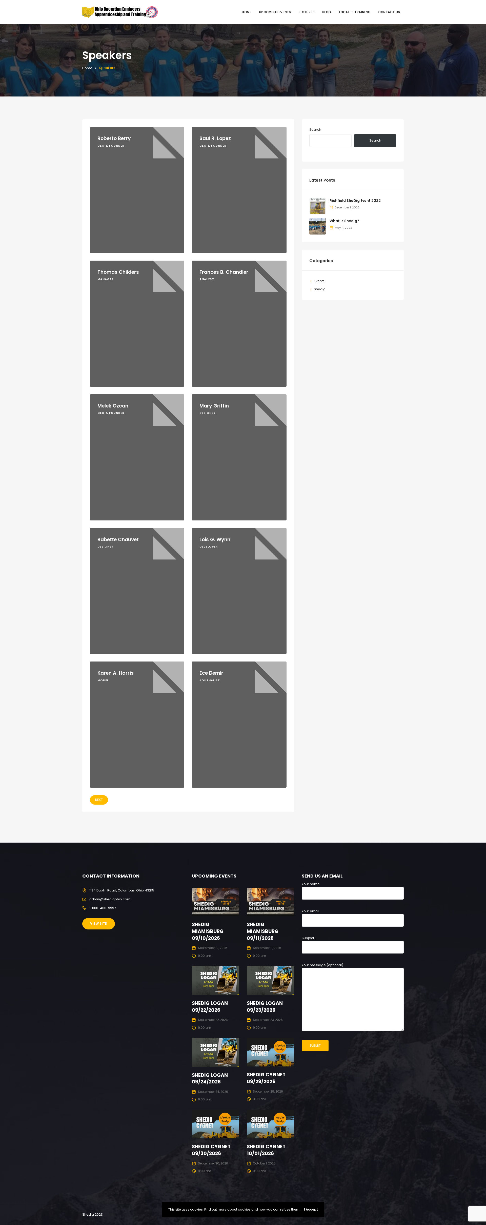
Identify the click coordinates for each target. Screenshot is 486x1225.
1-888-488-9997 (102, 908)
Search (315, 129)
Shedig (320, 289)
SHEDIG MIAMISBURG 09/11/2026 (262, 931)
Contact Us (389, 12)
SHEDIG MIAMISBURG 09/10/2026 (208, 931)
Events (319, 281)
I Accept (311, 1209)
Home (246, 12)
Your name (311, 884)
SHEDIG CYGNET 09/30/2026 (211, 1150)
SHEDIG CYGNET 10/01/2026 (266, 1150)
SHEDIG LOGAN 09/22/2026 (210, 1007)
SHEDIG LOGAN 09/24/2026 (210, 1078)
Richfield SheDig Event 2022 (355, 200)
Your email (310, 911)
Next (99, 800)
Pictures (306, 12)
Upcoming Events (275, 12)
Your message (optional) (322, 965)
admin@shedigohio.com (109, 899)
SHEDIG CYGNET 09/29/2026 (266, 1078)
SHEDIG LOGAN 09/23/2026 (265, 1007)
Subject (308, 938)
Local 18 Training (355, 12)
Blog (326, 12)
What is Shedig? (344, 220)
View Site (98, 923)
